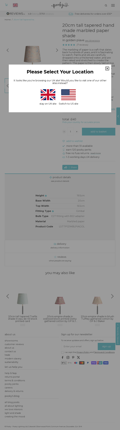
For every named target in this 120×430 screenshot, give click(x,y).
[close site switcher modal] (107, 68)
